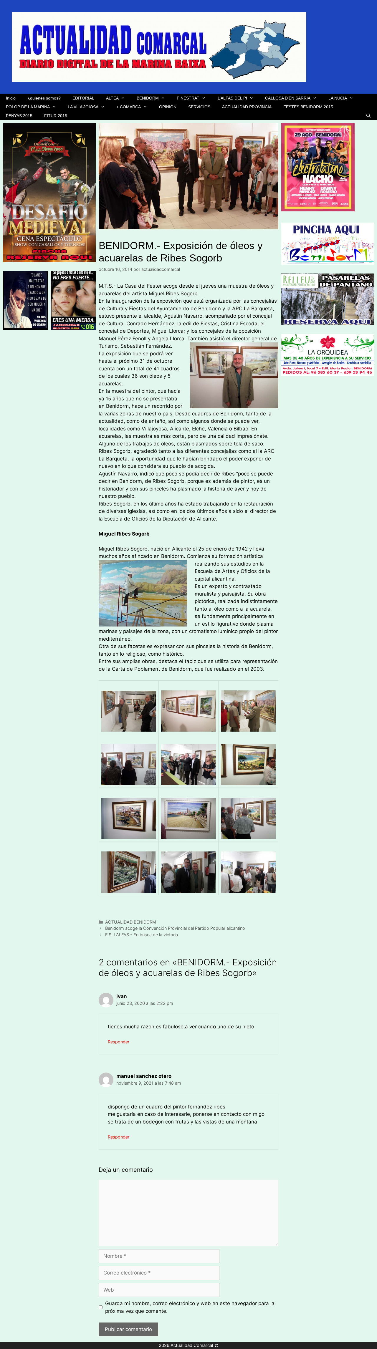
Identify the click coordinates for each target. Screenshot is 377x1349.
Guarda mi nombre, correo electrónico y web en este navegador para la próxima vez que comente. (190, 1307)
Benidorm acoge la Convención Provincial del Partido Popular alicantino (175, 928)
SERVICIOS (199, 107)
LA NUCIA (337, 98)
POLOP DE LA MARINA (28, 107)
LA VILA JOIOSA (83, 107)
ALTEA (112, 98)
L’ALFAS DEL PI (232, 98)
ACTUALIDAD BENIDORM (130, 921)
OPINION (167, 107)
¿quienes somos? (44, 98)
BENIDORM (148, 98)
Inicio (11, 98)
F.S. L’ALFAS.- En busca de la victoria (141, 934)
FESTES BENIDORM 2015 (308, 107)
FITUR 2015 (55, 115)
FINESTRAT (188, 98)
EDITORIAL (83, 98)
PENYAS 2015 (19, 115)
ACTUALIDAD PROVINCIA (247, 107)
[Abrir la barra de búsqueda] (368, 115)
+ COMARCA (128, 107)
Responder (118, 1041)
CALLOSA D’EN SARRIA (287, 98)
